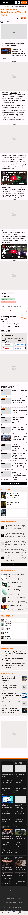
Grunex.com (5, 714)
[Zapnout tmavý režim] (19, 2)
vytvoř (19, 339)
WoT (6, 6)
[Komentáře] (17, 18)
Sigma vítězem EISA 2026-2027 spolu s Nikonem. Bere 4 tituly (20, 875)
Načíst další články (14, 483)
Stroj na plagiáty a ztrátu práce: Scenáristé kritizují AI (7, 788)
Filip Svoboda (5, 469)
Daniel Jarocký (6, 406)
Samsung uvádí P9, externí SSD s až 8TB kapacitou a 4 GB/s (20, 869)
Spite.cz (4, 690)
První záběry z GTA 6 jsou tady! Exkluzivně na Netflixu (7, 774)
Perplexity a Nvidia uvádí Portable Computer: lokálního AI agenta (11, 695)
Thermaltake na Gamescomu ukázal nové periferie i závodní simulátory (6, 820)
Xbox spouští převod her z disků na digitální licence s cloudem (7, 813)
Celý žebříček (14, 642)
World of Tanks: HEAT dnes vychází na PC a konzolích (19, 391)
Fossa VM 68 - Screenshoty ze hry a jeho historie (20, 838)
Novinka (11, 6)
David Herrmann (6, 450)
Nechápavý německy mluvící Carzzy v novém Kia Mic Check (7, 838)
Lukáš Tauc (5, 442)
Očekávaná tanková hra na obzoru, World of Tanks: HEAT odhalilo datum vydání (19, 401)
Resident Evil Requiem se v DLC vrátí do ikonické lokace (20, 819)
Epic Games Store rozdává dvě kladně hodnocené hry (11, 702)
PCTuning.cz (5, 699)
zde (5, 326)
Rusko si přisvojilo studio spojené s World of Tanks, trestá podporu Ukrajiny (19, 465)
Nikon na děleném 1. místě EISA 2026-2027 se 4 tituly (20, 881)
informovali (13, 92)
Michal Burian (7, 22)
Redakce (4, 58)
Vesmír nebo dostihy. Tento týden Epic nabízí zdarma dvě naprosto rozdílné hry (10, 710)
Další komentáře (14, 564)
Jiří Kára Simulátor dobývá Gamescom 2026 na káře (20, 774)
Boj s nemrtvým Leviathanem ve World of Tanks (21, 6)
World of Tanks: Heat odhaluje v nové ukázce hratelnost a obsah (18, 429)
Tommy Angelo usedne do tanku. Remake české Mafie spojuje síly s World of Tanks (19, 420)
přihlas (3, 339)
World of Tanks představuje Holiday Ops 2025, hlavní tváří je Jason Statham (19, 474)
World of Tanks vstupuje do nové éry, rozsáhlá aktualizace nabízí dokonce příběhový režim (19, 456)
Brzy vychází (5, 489)
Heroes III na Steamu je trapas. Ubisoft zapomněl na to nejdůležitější (11, 678)
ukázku (17, 326)
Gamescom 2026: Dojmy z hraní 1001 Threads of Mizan (20, 788)
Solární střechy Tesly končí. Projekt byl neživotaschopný (6, 883)
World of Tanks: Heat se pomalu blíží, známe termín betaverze (19, 410)
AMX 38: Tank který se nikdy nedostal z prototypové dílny (20, 844)
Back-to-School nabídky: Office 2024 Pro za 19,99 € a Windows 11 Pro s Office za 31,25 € (7, 876)
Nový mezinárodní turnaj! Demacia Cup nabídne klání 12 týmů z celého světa (7, 851)
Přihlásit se (24, 2)
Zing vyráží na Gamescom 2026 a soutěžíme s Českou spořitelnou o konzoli (19, 52)
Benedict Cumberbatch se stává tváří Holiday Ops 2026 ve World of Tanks (19, 437)
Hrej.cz (3, 682)
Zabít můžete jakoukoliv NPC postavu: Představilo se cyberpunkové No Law (10, 687)
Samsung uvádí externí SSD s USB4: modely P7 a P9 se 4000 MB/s (7, 869)
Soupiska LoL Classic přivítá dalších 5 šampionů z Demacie (7, 844)
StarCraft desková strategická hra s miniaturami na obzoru (18, 446)
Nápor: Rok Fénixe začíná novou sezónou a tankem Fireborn (20, 850)
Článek (3, 49)
